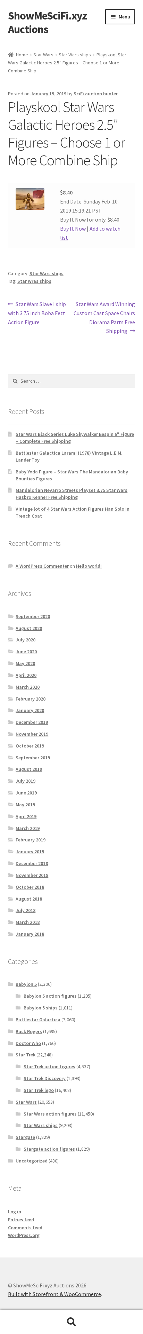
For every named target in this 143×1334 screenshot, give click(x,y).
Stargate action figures (49, 1149)
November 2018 (32, 875)
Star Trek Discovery (45, 1078)
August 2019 (29, 769)
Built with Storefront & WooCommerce (54, 1294)
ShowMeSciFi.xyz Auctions (47, 22)
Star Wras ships (34, 281)
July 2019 (25, 781)
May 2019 (25, 804)
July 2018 (25, 910)
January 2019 (30, 851)
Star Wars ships (75, 54)
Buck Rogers (29, 1031)
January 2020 (30, 710)
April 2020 (26, 675)
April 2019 (26, 816)
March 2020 (28, 687)
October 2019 (30, 746)
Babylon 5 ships (41, 1008)
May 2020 (25, 663)
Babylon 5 (26, 984)
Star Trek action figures (49, 1066)
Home (22, 54)
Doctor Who (28, 1043)
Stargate (25, 1137)
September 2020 (33, 616)
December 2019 (32, 722)
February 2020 (30, 699)
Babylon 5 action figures (50, 996)
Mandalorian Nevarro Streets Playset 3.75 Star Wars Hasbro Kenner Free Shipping (71, 493)
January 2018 (30, 934)
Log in (14, 1211)
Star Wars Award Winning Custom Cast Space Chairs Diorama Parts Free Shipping (104, 317)
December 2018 (32, 863)
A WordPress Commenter (42, 566)
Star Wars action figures (50, 1114)
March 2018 (28, 922)
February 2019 (30, 840)
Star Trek (25, 1055)
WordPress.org (24, 1235)
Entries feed (21, 1219)
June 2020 (26, 651)
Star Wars (43, 54)
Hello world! (89, 566)
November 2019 (32, 734)
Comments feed (25, 1227)
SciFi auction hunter (96, 93)
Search (71, 1322)
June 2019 (26, 793)
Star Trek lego (39, 1090)
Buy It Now (73, 228)
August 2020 (29, 628)
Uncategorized (32, 1161)
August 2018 (29, 899)
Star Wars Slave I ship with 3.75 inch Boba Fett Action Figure (37, 313)
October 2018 (30, 887)
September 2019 (33, 757)
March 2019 (28, 828)
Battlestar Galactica (38, 1019)
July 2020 (25, 640)
